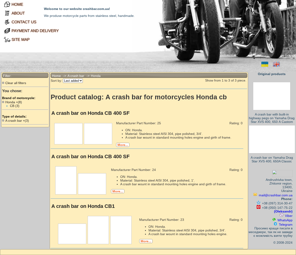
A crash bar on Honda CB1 (83, 206)
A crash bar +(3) (17, 120)
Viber (289, 216)
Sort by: (56, 80)
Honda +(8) (13, 102)
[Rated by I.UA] (282, 176)
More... (122, 145)
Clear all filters (15, 83)
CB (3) (14, 106)
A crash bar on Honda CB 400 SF (90, 113)
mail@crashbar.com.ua (276, 195)
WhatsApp (285, 220)
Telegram (286, 224)
